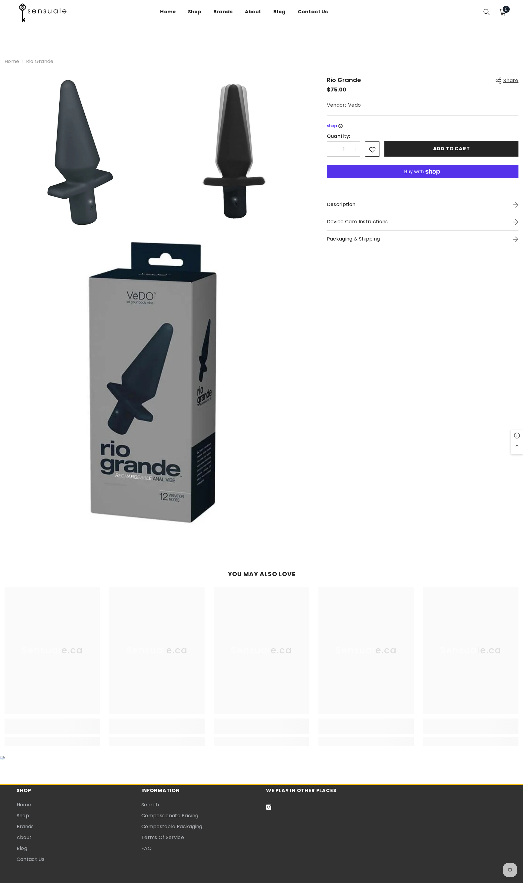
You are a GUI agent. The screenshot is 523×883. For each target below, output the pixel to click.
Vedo (354, 104)
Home (12, 61)
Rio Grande (344, 80)
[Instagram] (268, 807)
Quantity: (338, 136)
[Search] (487, 12)
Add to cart (451, 148)
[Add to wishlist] (372, 149)
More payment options (422, 182)
